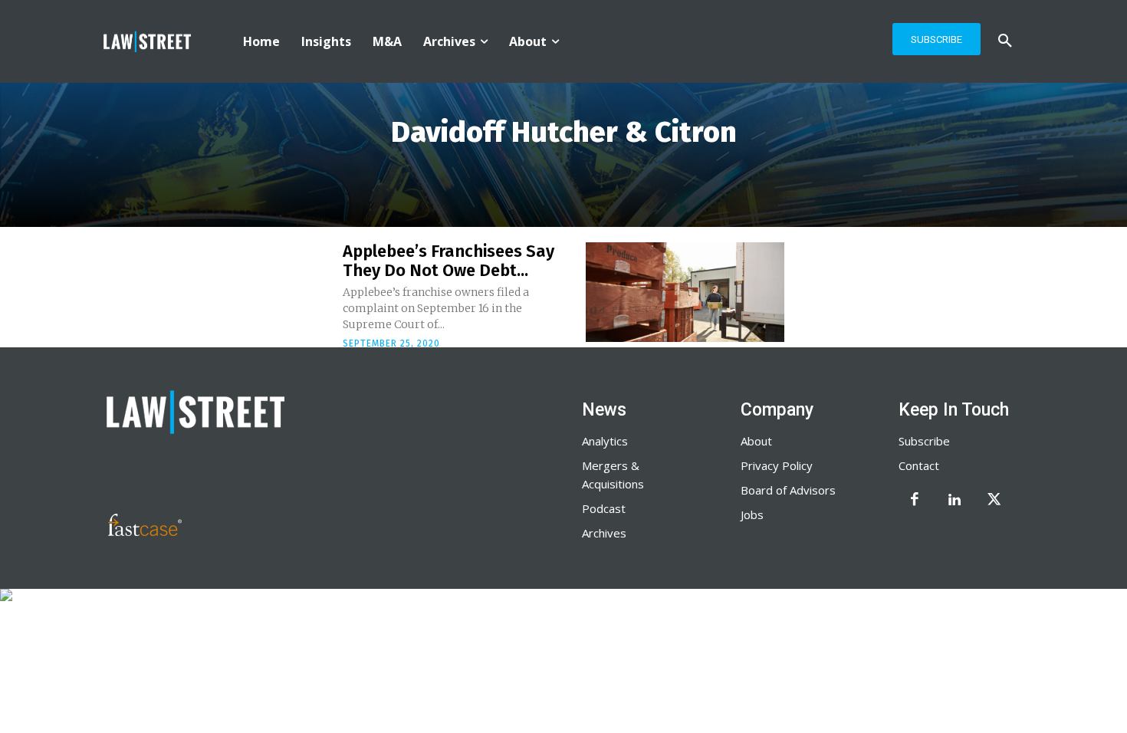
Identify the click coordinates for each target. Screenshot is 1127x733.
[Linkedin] (954, 501)
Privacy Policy (777, 465)
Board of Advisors (788, 490)
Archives (604, 533)
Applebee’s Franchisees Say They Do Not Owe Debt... (448, 260)
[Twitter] (994, 501)
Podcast (604, 508)
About (756, 441)
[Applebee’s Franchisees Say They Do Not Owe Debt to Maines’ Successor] (685, 292)
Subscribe (924, 441)
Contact (919, 465)
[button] (1005, 41)
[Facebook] (915, 501)
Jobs (752, 514)
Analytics (605, 441)
